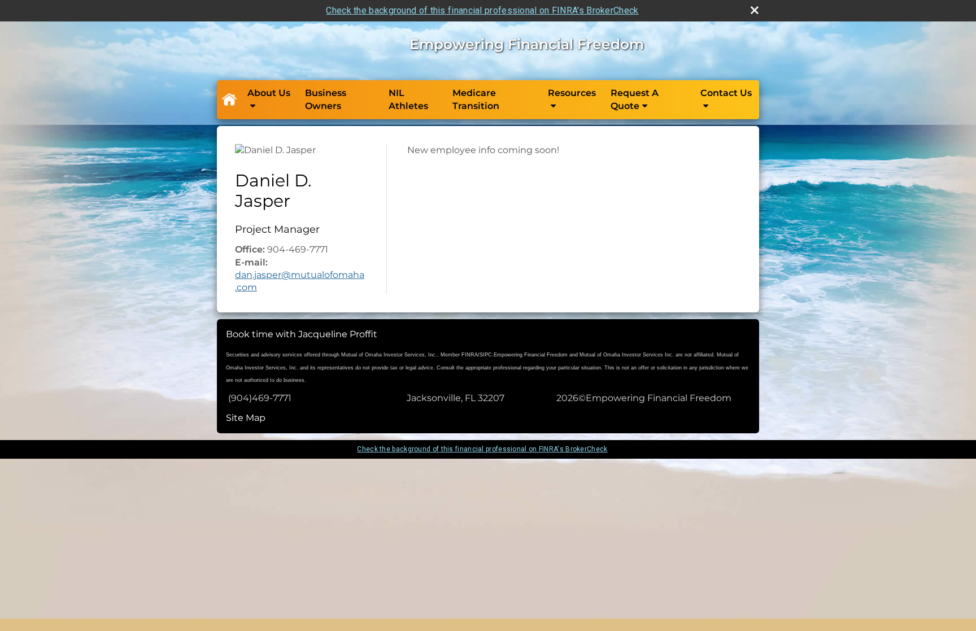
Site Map (245, 417)
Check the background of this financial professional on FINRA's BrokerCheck (482, 10)
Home (229, 100)
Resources (572, 93)
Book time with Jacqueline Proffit (301, 334)
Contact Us (726, 93)
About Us (268, 93)
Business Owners (325, 99)
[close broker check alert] (754, 10)
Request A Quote (635, 99)
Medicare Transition (475, 99)
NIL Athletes (408, 99)
